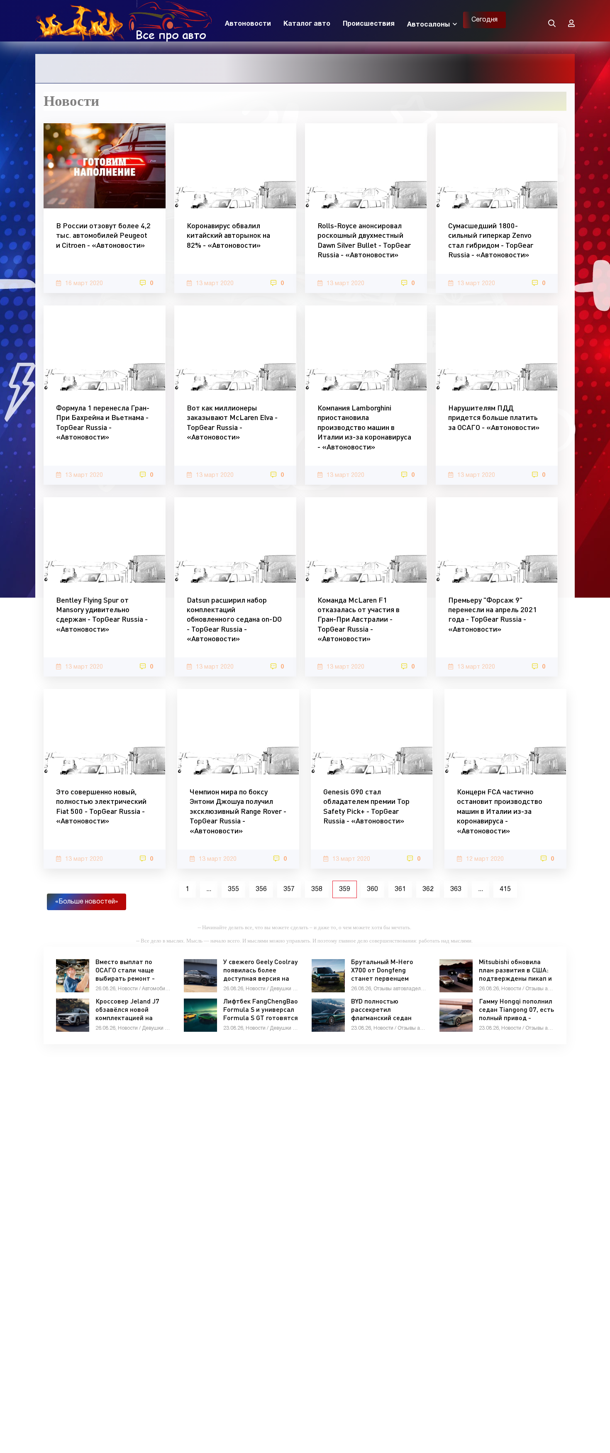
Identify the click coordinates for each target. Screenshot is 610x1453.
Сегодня (484, 20)
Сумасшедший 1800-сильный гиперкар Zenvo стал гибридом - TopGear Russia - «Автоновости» (490, 240)
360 (372, 889)
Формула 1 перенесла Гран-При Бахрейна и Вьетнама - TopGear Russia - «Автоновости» (102, 422)
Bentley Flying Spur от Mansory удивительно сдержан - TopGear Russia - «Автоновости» (102, 614)
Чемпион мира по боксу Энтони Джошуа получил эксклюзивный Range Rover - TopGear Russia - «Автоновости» (238, 811)
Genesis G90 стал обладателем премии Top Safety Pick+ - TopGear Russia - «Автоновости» (366, 806)
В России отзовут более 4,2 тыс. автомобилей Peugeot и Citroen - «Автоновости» (103, 235)
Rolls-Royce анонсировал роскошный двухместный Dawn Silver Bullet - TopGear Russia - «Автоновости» (364, 240)
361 (400, 889)
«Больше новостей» (86, 902)
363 (455, 889)
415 (505, 889)
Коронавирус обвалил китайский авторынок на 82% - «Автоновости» (228, 235)
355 (233, 889)
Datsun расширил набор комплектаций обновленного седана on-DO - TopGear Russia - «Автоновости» (234, 619)
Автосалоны (428, 25)
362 (428, 889)
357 (289, 889)
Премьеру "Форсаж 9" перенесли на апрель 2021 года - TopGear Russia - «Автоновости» (492, 614)
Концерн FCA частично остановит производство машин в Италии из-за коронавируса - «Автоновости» (499, 811)
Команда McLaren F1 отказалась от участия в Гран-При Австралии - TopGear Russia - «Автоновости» (358, 619)
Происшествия (369, 24)
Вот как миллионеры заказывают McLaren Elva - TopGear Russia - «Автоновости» (232, 422)
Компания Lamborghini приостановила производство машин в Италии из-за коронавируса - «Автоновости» (364, 427)
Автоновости (248, 24)
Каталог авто (306, 24)
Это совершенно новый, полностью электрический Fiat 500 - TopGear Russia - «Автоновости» (101, 806)
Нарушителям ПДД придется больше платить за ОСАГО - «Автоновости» (493, 417)
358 (316, 889)
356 (261, 889)
